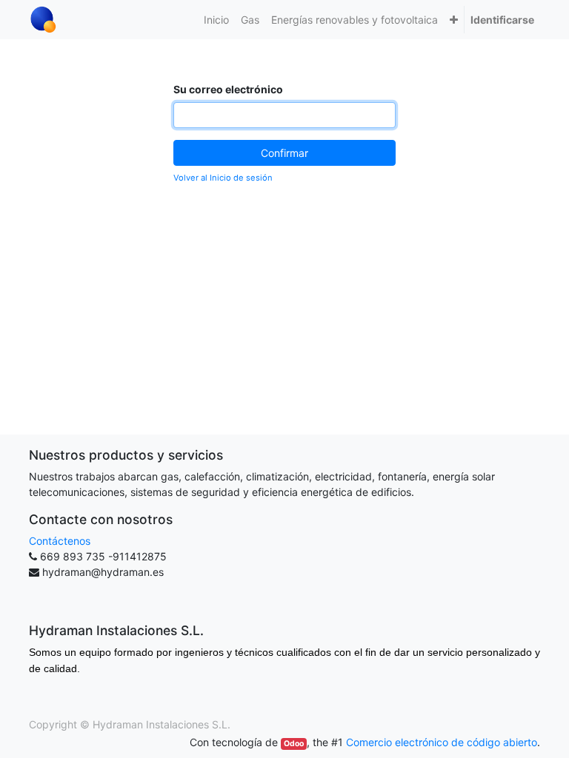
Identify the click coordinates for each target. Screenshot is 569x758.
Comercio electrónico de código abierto (441, 742)
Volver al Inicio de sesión (223, 177)
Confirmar (284, 153)
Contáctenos (59, 540)
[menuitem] (216, 19)
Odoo (294, 743)
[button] (454, 19)
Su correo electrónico (228, 89)
